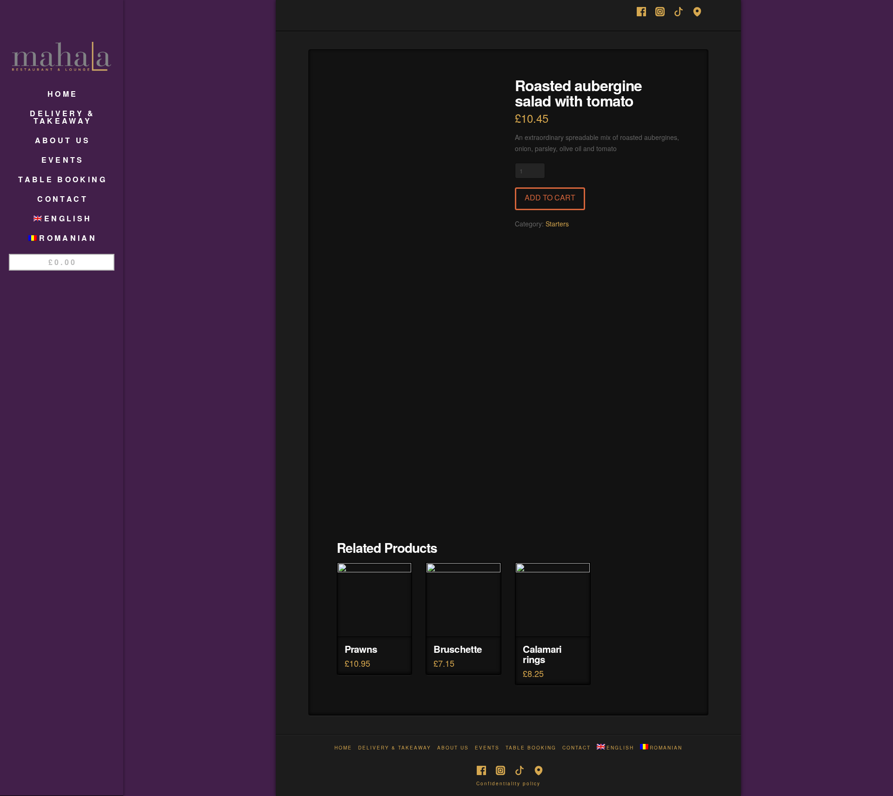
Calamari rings (542, 654)
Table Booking (531, 748)
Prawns (361, 649)
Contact (576, 748)
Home (343, 748)
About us (453, 748)
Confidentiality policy (508, 783)
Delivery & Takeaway (394, 748)
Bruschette (457, 649)
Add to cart (550, 197)
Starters (557, 223)
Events (487, 748)
